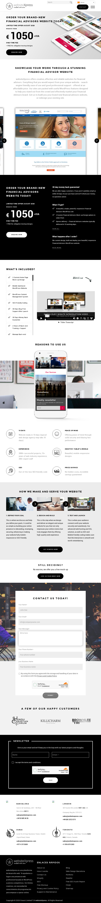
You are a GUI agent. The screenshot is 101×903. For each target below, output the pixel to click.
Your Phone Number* (25, 649)
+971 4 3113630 (22, 844)
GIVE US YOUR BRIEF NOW (50, 576)
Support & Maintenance (47, 892)
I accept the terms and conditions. (28, 762)
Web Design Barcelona (75, 871)
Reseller (69, 878)
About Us (41, 868)
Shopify (40, 878)
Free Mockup (42, 885)
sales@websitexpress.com (26, 815)
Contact (82, 7)
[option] (19, 721)
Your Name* (22, 605)
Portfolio (69, 875)
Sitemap (69, 888)
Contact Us (41, 875)
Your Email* (22, 617)
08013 (26, 811)
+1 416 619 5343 (68, 844)
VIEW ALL (55, 229)
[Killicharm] (50, 721)
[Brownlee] (81, 721)
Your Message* (23, 629)
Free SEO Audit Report (75, 881)
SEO (39, 881)
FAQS (68, 885)
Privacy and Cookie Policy (47, 676)
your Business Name (25, 661)
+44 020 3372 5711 (69, 819)
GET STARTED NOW (50, 549)
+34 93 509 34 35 (22, 818)
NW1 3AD (82, 808)
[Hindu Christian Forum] (19, 721)
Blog (68, 868)
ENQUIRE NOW (16, 52)
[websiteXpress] (19, 6)
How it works (42, 871)
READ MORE (56, 247)
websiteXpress (41, 900)
